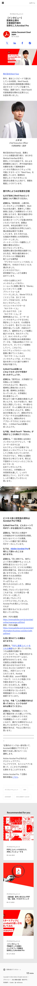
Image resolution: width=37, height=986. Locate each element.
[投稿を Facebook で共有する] (22, 43)
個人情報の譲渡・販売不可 (19, 980)
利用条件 (5, 982)
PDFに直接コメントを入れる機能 (17, 647)
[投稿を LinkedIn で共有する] (15, 43)
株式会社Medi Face (11, 73)
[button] (18, 969)
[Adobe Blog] (9, 3)
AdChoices (20, 982)
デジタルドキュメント (16, 14)
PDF (25, 790)
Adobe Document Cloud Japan (21, 33)
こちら (15, 777)
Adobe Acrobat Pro (19, 548)
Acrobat (8, 797)
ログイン (32, 3)
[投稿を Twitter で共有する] (7, 43)
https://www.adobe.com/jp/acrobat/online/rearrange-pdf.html (18, 621)
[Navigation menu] (3, 3)
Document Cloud (22, 797)
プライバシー (7, 980)
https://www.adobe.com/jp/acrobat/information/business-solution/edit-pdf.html (18, 630)
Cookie (11, 982)
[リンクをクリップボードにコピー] (30, 43)
